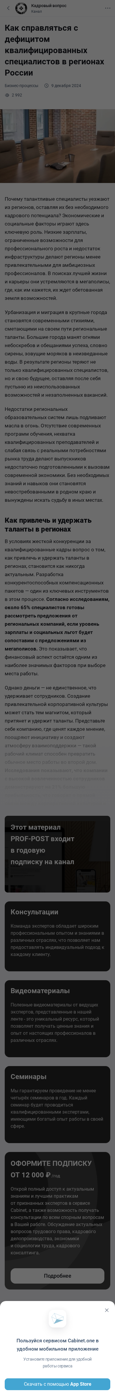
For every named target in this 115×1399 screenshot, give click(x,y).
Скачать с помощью (57, 1384)
